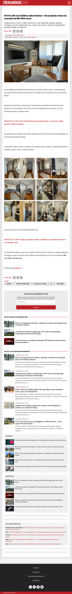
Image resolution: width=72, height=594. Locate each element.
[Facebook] (30, 587)
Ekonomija (8, 35)
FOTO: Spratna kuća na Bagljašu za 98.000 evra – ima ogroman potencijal (38, 422)
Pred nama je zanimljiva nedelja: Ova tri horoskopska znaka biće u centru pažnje (40, 440)
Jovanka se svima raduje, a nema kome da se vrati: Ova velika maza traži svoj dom (40, 466)
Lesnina (8, 284)
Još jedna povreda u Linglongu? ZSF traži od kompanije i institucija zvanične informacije (38, 333)
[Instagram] (38, 587)
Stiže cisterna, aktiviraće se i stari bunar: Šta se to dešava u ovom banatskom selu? (39, 461)
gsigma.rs (18, 268)
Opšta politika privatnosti (36, 576)
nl (51, 284)
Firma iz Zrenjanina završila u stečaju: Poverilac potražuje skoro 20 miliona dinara (41, 324)
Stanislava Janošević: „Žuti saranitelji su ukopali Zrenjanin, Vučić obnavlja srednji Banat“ (34, 535)
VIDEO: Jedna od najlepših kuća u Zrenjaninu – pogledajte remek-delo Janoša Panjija (39, 454)
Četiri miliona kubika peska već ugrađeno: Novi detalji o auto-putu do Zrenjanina (39, 390)
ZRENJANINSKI (32, 37)
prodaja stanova (40, 284)
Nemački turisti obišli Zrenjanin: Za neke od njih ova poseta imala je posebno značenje (39, 447)
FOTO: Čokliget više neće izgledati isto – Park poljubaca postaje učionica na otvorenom (35, 528)
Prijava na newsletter (36, 294)
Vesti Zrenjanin (18, 35)
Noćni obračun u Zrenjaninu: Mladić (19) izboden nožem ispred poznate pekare (40, 341)
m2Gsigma (60, 284)
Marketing (36, 580)
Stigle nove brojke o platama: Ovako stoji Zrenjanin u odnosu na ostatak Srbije (38, 406)
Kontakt (36, 568)
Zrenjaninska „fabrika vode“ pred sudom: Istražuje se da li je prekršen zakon (39, 507)
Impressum (36, 572)
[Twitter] (34, 587)
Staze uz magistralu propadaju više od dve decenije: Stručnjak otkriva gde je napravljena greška (39, 501)
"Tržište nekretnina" (22, 284)
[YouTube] (42, 587)
